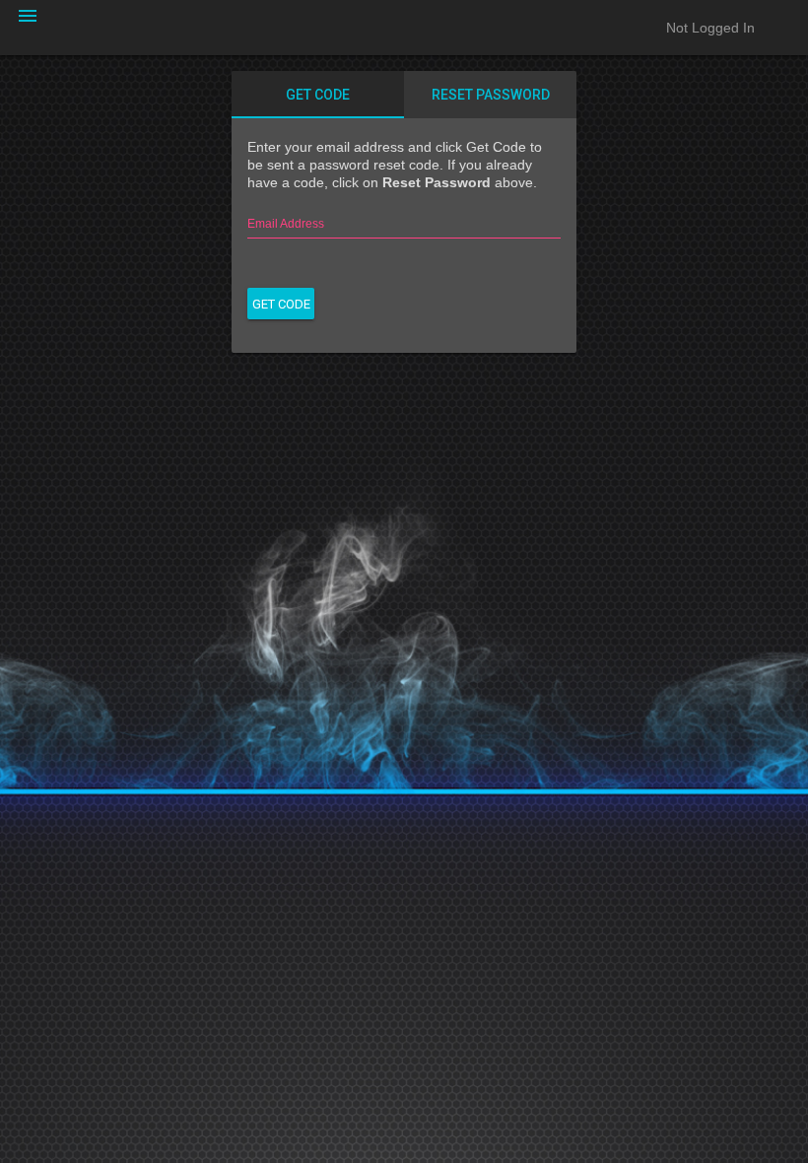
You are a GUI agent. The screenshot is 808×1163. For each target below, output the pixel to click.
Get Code (318, 95)
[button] (27, 27)
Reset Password (491, 95)
